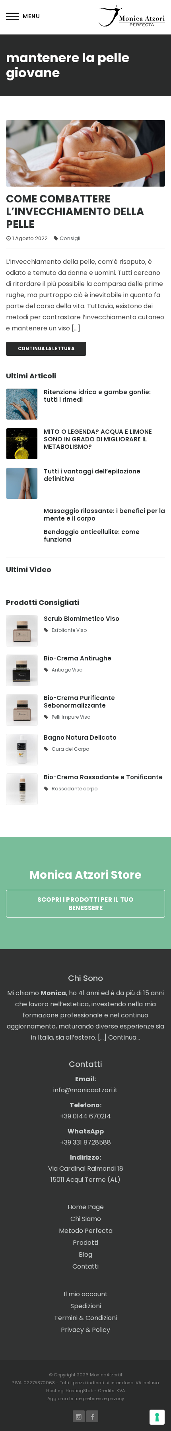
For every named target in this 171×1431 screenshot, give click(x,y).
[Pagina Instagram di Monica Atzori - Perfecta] (79, 1416)
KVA (121, 1390)
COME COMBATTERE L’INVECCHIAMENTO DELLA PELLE (75, 211)
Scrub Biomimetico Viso (81, 618)
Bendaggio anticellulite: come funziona (92, 536)
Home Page (86, 1207)
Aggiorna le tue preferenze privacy (85, 1398)
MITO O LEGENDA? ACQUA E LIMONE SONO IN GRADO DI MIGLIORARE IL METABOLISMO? (98, 439)
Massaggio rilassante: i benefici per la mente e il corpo (104, 515)
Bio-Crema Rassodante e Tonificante (103, 777)
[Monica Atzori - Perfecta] (132, 15)
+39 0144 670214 (85, 1116)
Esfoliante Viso (69, 630)
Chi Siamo (85, 1218)
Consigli (70, 238)
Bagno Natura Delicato (80, 737)
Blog (85, 1254)
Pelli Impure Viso (71, 717)
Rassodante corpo (74, 788)
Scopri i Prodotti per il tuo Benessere (85, 903)
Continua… (124, 1037)
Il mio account (86, 1294)
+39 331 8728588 (85, 1142)
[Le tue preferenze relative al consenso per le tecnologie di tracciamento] (157, 1417)
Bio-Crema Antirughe (77, 658)
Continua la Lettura (46, 348)
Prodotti (85, 1242)
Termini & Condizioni (85, 1317)
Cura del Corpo (70, 749)
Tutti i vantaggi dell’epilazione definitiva (92, 475)
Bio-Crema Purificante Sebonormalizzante (79, 702)
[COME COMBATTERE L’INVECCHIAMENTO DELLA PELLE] (85, 153)
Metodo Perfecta (86, 1230)
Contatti (85, 1266)
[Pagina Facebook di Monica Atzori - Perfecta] (92, 1416)
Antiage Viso (67, 669)
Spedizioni (85, 1306)
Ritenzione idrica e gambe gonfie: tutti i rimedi (97, 396)
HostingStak (79, 1390)
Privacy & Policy (85, 1329)
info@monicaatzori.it (85, 1090)
